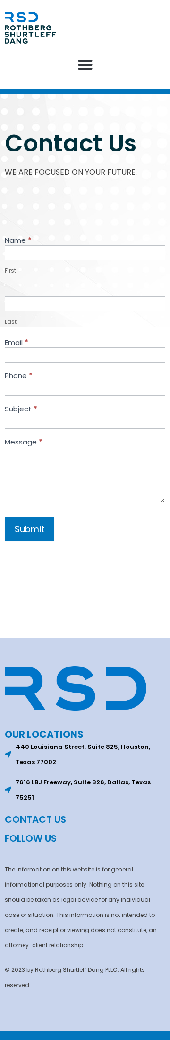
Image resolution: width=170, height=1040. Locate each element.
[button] (85, 65)
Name (18, 241)
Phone (19, 376)
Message (23, 442)
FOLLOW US (31, 838)
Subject (21, 409)
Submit (29, 529)
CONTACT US (35, 819)
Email (16, 343)
